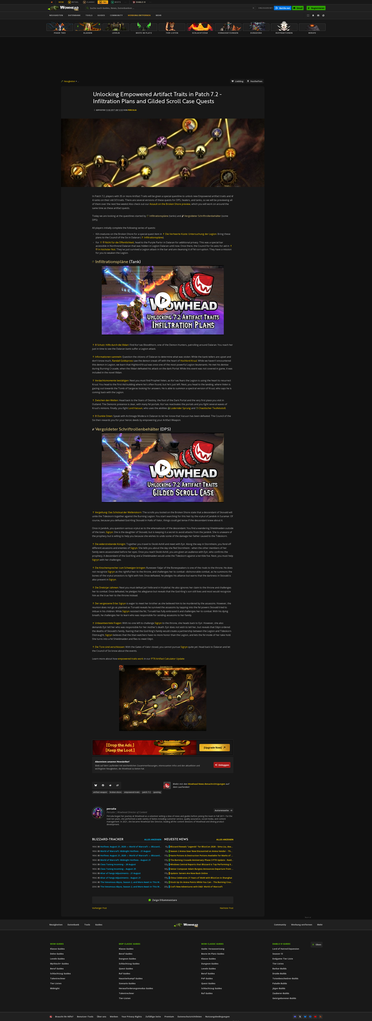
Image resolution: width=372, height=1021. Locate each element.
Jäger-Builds (278, 988)
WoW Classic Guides (212, 943)
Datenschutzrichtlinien (190, 1016)
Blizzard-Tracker (107, 839)
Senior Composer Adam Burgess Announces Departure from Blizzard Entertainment (201, 869)
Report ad (308, 917)
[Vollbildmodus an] (308, 15)
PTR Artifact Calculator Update (167, 658)
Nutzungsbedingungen (217, 1016)
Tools (87, 924)
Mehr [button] (158, 15)
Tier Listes (278, 963)
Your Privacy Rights (132, 1016)
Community (116, 15)
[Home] (64, 8)
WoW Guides (57, 943)
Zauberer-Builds (280, 993)
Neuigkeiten (56, 15)
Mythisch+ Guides (59, 963)
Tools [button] (89, 15)
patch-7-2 (146, 792)
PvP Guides (207, 978)
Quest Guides (126, 968)
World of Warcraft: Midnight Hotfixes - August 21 (125, 860)
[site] (167, 785)
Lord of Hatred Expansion (285, 948)
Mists (118, 2)
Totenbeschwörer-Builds (285, 978)
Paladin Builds (279, 983)
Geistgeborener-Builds (284, 998)
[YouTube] (315, 1016)
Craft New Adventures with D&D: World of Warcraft (196, 886)
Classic (91, 2)
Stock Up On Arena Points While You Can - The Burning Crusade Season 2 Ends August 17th (201, 882)
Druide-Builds (279, 973)
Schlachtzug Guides (60, 973)
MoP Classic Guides (129, 943)
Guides (101, 15)
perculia (132, 110)
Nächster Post (226, 908)
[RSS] (320, 1016)
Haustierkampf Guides (131, 978)
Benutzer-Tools (85, 1016)
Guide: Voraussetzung (212, 948)
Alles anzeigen (152, 839)
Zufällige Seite (153, 1016)
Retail (75, 2)
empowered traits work (130, 658)
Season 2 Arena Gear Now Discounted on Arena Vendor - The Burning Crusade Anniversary (201, 851)
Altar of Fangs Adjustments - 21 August (120, 873)
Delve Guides (57, 953)
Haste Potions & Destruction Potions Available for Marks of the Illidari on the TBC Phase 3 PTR (201, 855)
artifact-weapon (100, 792)
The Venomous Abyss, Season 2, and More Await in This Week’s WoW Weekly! (130, 882)
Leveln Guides (57, 958)
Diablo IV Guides (281, 943)
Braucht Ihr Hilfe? (64, 1016)
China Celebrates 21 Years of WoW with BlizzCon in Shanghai (201, 878)
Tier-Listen (124, 998)
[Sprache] (323, 15)
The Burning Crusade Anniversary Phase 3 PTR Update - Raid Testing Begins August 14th (201, 860)
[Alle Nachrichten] (51, 2)
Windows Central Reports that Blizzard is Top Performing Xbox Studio (201, 864)
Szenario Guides (127, 983)
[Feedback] (318, 15)
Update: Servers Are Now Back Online (189, 873)
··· (125, 2)
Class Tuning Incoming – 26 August (118, 864)
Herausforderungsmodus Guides (136, 988)
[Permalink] (117, 785)
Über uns (101, 1016)
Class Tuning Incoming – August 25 (118, 869)
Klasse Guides (57, 948)
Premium (169, 1016)
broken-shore (115, 792)
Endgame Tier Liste (282, 958)
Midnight (55, 988)
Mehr (320, 924)
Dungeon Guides (127, 958)
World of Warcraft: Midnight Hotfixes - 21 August (125, 851)
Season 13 (277, 953)
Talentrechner (57, 978)
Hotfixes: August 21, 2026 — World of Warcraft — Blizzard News (130, 846)
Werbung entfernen (139, 15)
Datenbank (74, 15)
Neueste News (176, 839)
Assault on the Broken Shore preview (170, 204)
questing (157, 792)
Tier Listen (55, 983)
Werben (114, 1016)
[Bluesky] (95, 785)
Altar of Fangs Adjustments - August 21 (120, 878)
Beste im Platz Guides (212, 953)
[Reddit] (110, 785)
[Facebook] (103, 785)
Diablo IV (141, 2)
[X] (300, 1016)
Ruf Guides (124, 973)
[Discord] (295, 1016)
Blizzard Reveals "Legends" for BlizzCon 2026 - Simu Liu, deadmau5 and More (201, 846)
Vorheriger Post (99, 908)
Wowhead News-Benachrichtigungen (206, 784)
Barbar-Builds (279, 968)
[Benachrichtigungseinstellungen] (313, 15)
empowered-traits (132, 792)
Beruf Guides (57, 968)
